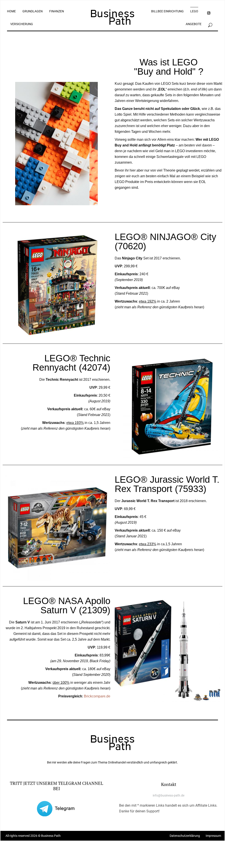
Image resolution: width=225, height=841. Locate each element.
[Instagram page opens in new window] (209, 13)
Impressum (213, 835)
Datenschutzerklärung (185, 835)
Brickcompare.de (97, 696)
